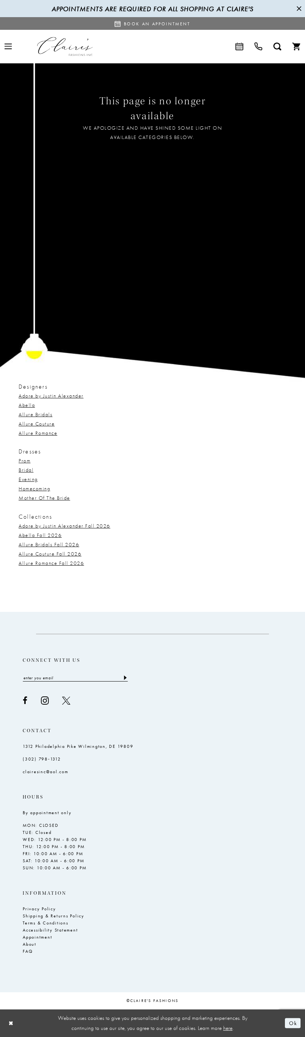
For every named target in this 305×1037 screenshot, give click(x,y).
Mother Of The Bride (44, 497)
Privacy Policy (39, 909)
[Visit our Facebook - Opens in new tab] (25, 700)
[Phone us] (258, 46)
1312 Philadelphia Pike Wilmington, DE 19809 (78, 746)
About (29, 944)
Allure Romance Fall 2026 (51, 563)
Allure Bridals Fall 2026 (49, 544)
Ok (293, 1023)
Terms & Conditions (45, 923)
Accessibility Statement (50, 930)
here (227, 1028)
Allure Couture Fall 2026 (50, 553)
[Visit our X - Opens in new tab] (66, 700)
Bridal (26, 470)
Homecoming (34, 488)
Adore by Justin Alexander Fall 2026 (64, 525)
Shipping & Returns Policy (53, 916)
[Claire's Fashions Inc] (65, 46)
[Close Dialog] (11, 1023)
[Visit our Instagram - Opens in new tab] (45, 700)
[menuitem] (8, 46)
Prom (24, 460)
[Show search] (277, 46)
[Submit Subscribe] (125, 678)
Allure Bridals (35, 414)
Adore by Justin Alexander (51, 395)
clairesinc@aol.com (45, 772)
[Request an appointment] (239, 46)
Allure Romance (38, 433)
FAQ (28, 951)
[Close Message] (298, 8)
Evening (28, 479)
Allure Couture (37, 423)
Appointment (37, 937)
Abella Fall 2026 (40, 535)
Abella (27, 405)
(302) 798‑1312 (42, 759)
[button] (8, 46)
